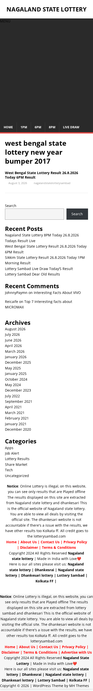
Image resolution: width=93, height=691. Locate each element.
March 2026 (15, 351)
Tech (9, 470)
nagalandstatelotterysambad (52, 183)
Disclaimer (29, 547)
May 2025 (13, 368)
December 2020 (18, 429)
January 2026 (16, 356)
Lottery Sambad (71, 575)
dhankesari (70, 502)
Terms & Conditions (59, 547)
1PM (24, 127)
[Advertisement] (46, 73)
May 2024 (13, 384)
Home (8, 127)
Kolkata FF (44, 581)
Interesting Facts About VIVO (57, 292)
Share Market (16, 464)
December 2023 (18, 390)
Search (10, 205)
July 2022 (12, 396)
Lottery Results (17, 458)
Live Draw (71, 127)
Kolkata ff (50, 530)
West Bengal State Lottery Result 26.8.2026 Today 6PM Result (41, 175)
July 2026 (12, 334)
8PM (52, 127)
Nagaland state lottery (33, 502)
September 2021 (18, 401)
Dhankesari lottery (37, 575)
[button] (5, 21)
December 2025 (18, 362)
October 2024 (16, 379)
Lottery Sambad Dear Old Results (32, 274)
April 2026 (13, 345)
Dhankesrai (44, 569)
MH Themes (79, 685)
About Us (29, 542)
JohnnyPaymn (16, 292)
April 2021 (13, 407)
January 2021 (16, 423)
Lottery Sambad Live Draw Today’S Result (39, 268)
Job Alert (12, 453)
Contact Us (50, 542)
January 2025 (16, 373)
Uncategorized (17, 475)
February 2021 (17, 418)
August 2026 (15, 329)
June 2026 (13, 340)
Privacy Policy (75, 542)
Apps (9, 447)
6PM (38, 127)
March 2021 (15, 412)
